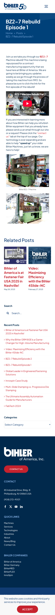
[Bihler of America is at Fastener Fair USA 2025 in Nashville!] (15, 255)
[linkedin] (21, 506)
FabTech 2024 (13, 405)
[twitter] (10, 506)
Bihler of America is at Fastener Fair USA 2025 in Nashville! (14, 276)
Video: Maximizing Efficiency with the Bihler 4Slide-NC (39, 276)
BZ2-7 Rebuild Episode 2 (19, 358)
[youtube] (16, 506)
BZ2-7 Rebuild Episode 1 (18, 364)
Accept (27, 609)
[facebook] (5, 506)
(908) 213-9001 (12, 499)
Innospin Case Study (17, 380)
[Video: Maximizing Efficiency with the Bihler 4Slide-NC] (39, 255)
